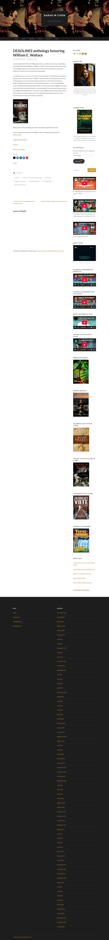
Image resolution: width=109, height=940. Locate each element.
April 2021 (60, 688)
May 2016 (60, 895)
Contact (49, 38)
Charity (16, 177)
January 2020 (60, 727)
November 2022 (61, 648)
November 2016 (61, 869)
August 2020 (60, 696)
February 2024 (61, 626)
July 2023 (59, 639)
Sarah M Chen (54, 15)
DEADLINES (17, 135)
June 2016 (60, 891)
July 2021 (59, 674)
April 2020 (60, 714)
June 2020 (60, 705)
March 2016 (60, 904)
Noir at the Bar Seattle (79, 578)
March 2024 (60, 621)
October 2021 (61, 666)
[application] (84, 280)
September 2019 (61, 736)
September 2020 (61, 692)
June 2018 (60, 785)
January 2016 (60, 913)
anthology (19, 172)
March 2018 (60, 798)
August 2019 (60, 741)
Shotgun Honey (47, 181)
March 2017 (60, 851)
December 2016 (61, 864)
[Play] (75, 285)
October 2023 (61, 635)
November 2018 (61, 772)
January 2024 (60, 630)
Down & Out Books (19, 149)
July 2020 (59, 701)
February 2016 (61, 909)
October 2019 (61, 732)
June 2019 (60, 745)
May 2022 (60, 652)
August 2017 (60, 829)
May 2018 (60, 789)
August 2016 (60, 882)
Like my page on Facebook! (81, 590)
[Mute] (91, 285)
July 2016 (59, 887)
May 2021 (60, 683)
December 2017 (61, 811)
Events (40, 38)
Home (16, 38)
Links (56, 38)
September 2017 (61, 825)
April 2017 (60, 847)
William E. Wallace (20, 184)
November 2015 (61, 922)
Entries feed (16, 617)
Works (31, 38)
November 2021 (61, 661)
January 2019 (60, 763)
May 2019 (60, 750)
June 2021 (60, 679)
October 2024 (61, 617)
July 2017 (59, 834)
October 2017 (61, 820)
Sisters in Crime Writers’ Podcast (82, 574)
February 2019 (61, 758)
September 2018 (61, 780)
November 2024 (61, 612)
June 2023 (60, 643)
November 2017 (61, 816)
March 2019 (60, 754)
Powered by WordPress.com (22, 937)
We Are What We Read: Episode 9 (82, 582)
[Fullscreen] (94, 285)
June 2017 (60, 838)
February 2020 (61, 723)
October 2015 (61, 926)
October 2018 (61, 776)
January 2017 (60, 860)
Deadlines (48, 177)
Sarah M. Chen (32, 59)
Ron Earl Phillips (34, 181)
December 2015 (61, 918)
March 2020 (60, 719)
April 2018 (60, 794)
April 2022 (60, 657)
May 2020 (60, 710)
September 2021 (61, 670)
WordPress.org (17, 626)
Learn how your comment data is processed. (50, 251)
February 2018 (61, 803)
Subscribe (78, 161)
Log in (14, 612)
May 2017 (60, 842)
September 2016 (61, 878)
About (24, 38)
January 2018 (60, 807)
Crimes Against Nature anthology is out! (84, 569)
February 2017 (61, 856)
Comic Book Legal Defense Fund (32, 177)
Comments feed (17, 621)
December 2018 (61, 767)
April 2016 (60, 900)
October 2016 (61, 873)
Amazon (15, 144)
